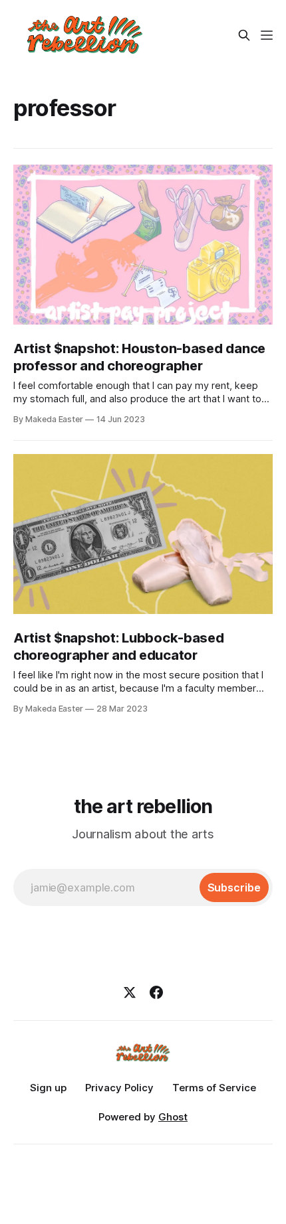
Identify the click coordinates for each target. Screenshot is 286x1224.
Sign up (48, 1087)
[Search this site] (244, 35)
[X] (129, 992)
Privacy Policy (119, 1087)
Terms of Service (214, 1087)
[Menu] (266, 35)
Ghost (173, 1116)
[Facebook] (156, 992)
